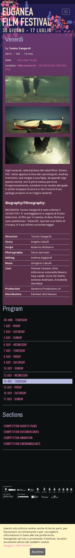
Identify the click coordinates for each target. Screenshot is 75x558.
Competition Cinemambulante (22, 444)
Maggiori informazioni (17, 545)
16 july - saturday (15, 393)
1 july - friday (12, 326)
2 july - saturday (14, 332)
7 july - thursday (14, 351)
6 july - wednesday (15, 345)
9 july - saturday (14, 362)
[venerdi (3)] (37, 150)
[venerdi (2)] (37, 119)
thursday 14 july (27, 60)
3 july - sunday (13, 338)
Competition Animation (18, 438)
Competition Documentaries (21, 432)
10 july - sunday (13, 368)
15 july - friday (13, 387)
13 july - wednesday (16, 375)
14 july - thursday (15, 381)
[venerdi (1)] (37, 89)
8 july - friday (12, 356)
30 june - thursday (15, 320)
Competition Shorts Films (20, 426)
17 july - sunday (13, 399)
